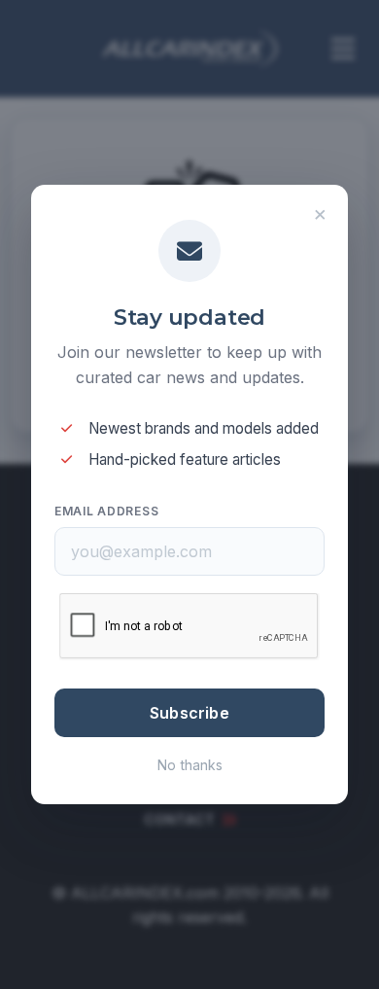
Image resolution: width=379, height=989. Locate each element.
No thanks (190, 765)
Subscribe (189, 713)
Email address (106, 511)
